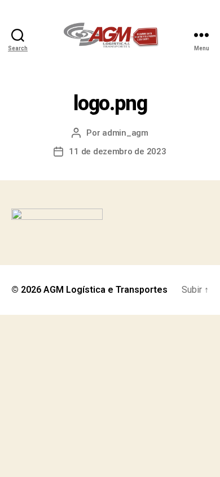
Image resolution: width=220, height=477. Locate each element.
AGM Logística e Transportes (105, 289)
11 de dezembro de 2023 (117, 151)
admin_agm (125, 133)
